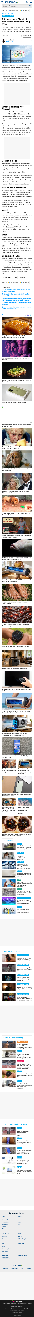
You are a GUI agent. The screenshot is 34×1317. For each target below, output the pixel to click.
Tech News (5, 1224)
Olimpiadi (22, 278)
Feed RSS (5, 1268)
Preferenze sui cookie (15, 1310)
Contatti (28, 1268)
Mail (26, 5)
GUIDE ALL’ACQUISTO (22, 1041)
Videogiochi (5, 1251)
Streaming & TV (6, 1248)
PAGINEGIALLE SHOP (22, 1303)
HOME (3, 13)
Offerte (4, 1229)
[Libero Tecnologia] (17, 1265)
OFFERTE (19, 843)
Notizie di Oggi (6, 1219)
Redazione (21, 1243)
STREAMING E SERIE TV (10, 13)
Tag (22, 1268)
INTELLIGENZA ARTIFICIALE (24, 898)
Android (20, 1219)
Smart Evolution (6, 1239)
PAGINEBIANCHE (6, 1305)
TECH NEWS (20, 852)
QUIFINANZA (28, 1305)
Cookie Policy (26, 1308)
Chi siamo (7, 1308)
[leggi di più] (31, 41)
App (19, 1224)
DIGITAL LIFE (20, 1061)
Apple (19, 1222)
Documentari (7, 278)
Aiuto (22, 1310)
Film (15, 278)
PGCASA (30, 1303)
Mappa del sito (14, 1268)
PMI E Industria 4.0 (23, 1256)
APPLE (19, 880)
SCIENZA (19, 889)
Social (3, 1246)
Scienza (4, 1226)
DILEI (18, 1305)
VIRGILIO (8, 1303)
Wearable (4, 1236)
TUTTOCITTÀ (14, 1305)
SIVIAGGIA (22, 1305)
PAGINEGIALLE (14, 1303)
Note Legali (13, 1308)
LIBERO (3, 1303)
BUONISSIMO (14, 1306)
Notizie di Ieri (5, 1222)
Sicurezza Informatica (6, 1257)
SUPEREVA (20, 1306)
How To (20, 1236)
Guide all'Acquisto (22, 1239)
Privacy (19, 1308)
